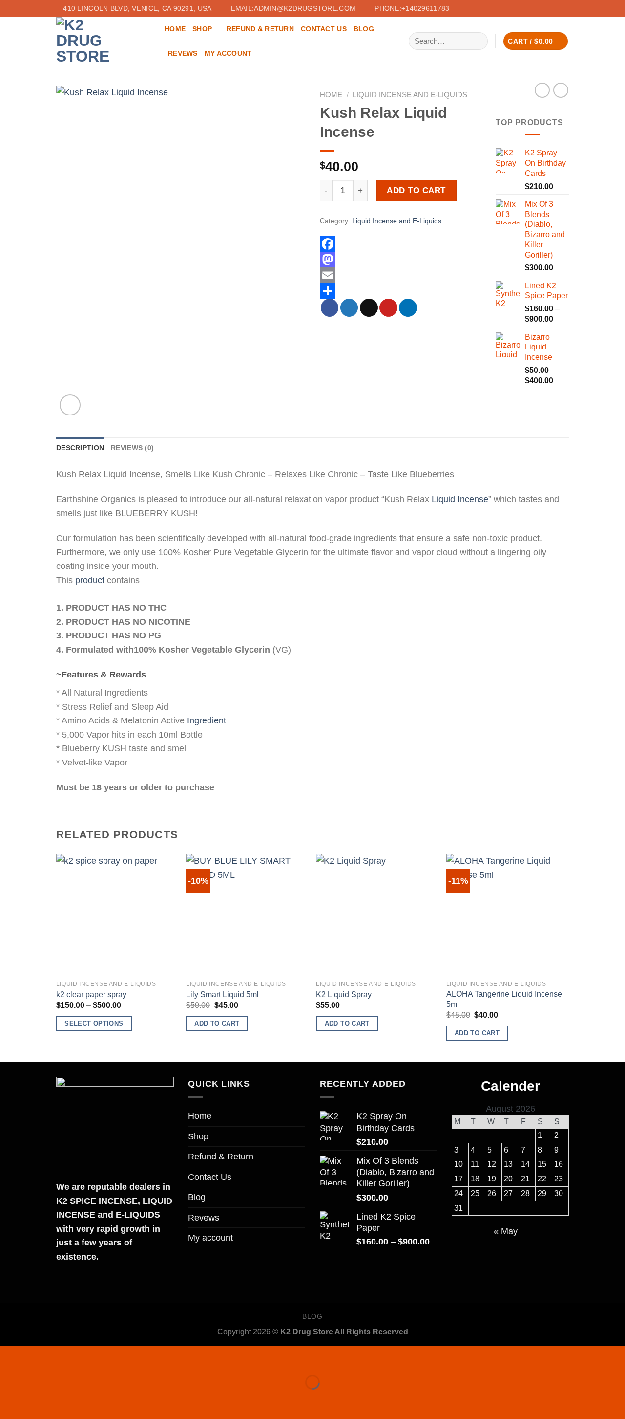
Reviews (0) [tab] (132, 448)
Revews (183, 53)
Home (175, 29)
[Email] (400, 275)
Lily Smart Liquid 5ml (222, 994)
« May (506, 1231)
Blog (364, 29)
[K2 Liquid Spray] (376, 914)
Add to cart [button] (216, 1023)
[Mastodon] (400, 259)
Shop (202, 29)
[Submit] (477, 41)
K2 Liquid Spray (344, 994)
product (89, 580)
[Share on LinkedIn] (408, 308)
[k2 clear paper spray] (116, 914)
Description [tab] (80, 448)
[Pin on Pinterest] (388, 308)
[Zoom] (70, 404)
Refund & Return (260, 29)
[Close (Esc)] (10, 1356)
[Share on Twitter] (349, 308)
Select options (93, 1023)
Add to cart (416, 190)
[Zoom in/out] (42, 1356)
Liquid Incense (460, 499)
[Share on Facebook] (330, 308)
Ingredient (206, 720)
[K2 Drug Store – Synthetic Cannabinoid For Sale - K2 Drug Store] (103, 41)
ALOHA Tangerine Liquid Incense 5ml (504, 999)
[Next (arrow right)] (42, 1400)
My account (228, 53)
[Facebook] (400, 244)
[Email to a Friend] (369, 308)
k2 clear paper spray (91, 994)
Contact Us (324, 29)
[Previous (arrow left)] (10, 1400)
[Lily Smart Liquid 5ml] (246, 914)
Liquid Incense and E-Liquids (410, 94)
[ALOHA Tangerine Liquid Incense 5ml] (506, 914)
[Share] (400, 291)
